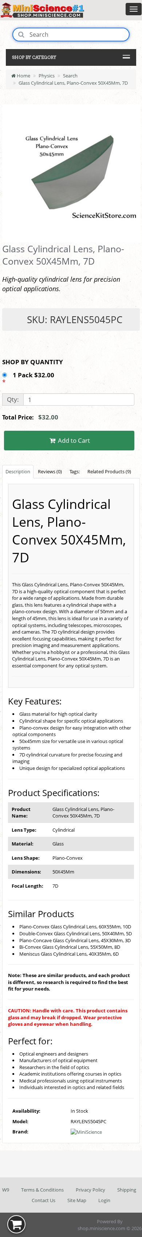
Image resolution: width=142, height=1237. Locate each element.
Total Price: (30, 417)
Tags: (75, 471)
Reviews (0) (50, 471)
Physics (47, 75)
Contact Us (43, 1200)
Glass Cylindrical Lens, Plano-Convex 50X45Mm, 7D (73, 83)
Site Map (76, 1200)
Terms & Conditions (42, 1189)
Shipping (126, 1189)
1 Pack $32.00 (34, 375)
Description (17, 471)
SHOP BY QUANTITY (32, 362)
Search (70, 75)
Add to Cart (73, 440)
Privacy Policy (90, 1189)
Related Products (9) (109, 471)
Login (104, 1200)
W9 (5, 1189)
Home (23, 75)
